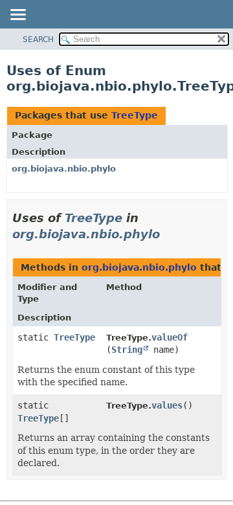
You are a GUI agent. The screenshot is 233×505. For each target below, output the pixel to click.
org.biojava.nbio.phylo (64, 169)
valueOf (169, 337)
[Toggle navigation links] (17, 15)
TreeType (134, 115)
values (167, 405)
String (126, 349)
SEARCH (38, 39)
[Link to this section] (169, 234)
